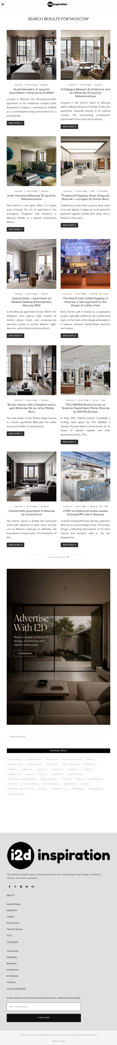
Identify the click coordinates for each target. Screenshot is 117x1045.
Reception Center (51, 784)
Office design (95, 779)
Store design (95, 789)
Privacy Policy (13, 923)
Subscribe (44, 1018)
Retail (43, 789)
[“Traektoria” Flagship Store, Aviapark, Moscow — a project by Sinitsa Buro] (85, 161)
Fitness (13, 769)
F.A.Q (9, 935)
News (79, 779)
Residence (70, 784)
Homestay (73, 769)
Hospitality (15, 774)
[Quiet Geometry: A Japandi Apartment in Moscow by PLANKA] (31, 55)
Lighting (66, 779)
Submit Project (14, 904)
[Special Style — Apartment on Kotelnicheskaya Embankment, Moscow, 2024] (31, 264)
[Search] (114, 4)
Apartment (15, 759)
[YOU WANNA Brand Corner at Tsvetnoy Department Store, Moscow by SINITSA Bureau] (85, 370)
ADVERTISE (12, 910)
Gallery (41, 769)
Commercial (16, 764)
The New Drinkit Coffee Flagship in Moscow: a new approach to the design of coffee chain (85, 302)
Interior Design (48, 779)
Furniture (27, 769)
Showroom (77, 789)
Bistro (90, 759)
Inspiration (74, 774)
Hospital (88, 769)
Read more (14, 123)
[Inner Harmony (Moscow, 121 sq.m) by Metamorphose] (31, 161)
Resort (85, 784)
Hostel (30, 774)
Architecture (34, 759)
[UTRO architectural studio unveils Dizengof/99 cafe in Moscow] (85, 476)
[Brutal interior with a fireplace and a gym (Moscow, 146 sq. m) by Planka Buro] (31, 370)
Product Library (30, 784)
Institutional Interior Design (22, 779)
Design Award (34, 764)
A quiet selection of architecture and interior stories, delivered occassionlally (43, 997)
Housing (57, 774)
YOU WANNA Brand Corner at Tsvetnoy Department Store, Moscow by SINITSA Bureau (85, 408)
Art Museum (52, 759)
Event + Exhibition (70, 764)
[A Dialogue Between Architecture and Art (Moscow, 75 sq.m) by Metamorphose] (85, 55)
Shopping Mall (59, 789)
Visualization (16, 794)
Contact (10, 916)
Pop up (13, 784)
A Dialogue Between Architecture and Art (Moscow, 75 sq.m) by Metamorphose (85, 93)
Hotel (43, 774)
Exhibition (89, 764)
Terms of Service (15, 929)
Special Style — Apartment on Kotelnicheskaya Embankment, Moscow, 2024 (31, 302)
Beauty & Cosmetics (72, 759)
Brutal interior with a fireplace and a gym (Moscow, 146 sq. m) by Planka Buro (32, 408)
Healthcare (57, 769)
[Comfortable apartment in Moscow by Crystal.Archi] (31, 476)
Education (51, 764)
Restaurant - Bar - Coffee (21, 789)
